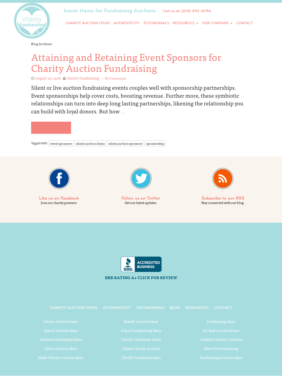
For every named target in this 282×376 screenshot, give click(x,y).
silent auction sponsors (125, 143)
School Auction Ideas (61, 330)
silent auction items (90, 143)
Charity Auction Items (88, 22)
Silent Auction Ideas (61, 348)
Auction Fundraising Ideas (60, 339)
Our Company (216, 22)
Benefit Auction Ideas (141, 321)
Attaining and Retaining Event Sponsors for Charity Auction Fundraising (126, 61)
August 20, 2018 (48, 78)
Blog (175, 307)
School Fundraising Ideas (141, 330)
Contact (244, 22)
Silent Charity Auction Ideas (60, 357)
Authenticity (126, 22)
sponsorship (155, 143)
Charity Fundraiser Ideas (141, 357)
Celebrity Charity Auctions (221, 339)
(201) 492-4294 (196, 10)
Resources (184, 22)
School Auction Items (61, 321)
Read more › (49, 128)
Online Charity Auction (141, 348)
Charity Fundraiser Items (141, 339)
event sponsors (61, 143)
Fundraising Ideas (221, 321)
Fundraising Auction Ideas (221, 357)
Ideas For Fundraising (221, 348)
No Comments (115, 78)
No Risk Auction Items (221, 330)
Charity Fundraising (82, 78)
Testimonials (156, 22)
